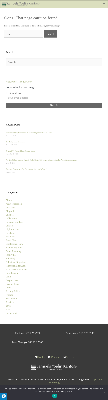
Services (10, 302)
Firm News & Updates (16, 269)
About (9, 200)
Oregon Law (12, 280)
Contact (9, 225)
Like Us (41, 357)
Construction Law (14, 222)
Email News (11, 240)
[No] (104, 392)
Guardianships (13, 273)
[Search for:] (24, 34)
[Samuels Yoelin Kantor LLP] (20, 4)
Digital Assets (12, 229)
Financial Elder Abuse (17, 265)
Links (8, 276)
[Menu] (104, 4)
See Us (70, 357)
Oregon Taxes (12, 284)
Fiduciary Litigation (16, 262)
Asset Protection (14, 204)
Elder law (10, 236)
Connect (55, 357)
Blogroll (10, 211)
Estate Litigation (14, 247)
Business (10, 214)
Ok (54, 396)
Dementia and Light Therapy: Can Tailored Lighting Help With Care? (28, 133)
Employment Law (14, 244)
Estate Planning (13, 251)
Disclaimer (11, 233)
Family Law (11, 255)
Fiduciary (10, 258)
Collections (11, 218)
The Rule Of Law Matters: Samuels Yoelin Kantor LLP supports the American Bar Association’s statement (41, 160)
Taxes (8, 305)
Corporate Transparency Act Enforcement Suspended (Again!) (26, 169)
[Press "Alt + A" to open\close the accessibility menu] (3, 396)
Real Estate (11, 298)
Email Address (13, 93)
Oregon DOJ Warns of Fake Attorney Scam (20, 151)
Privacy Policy (13, 291)
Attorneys (10, 207)
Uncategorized (13, 313)
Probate (9, 295)
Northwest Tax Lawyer (19, 81)
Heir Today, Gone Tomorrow (15, 142)
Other (8, 287)
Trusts (9, 309)
